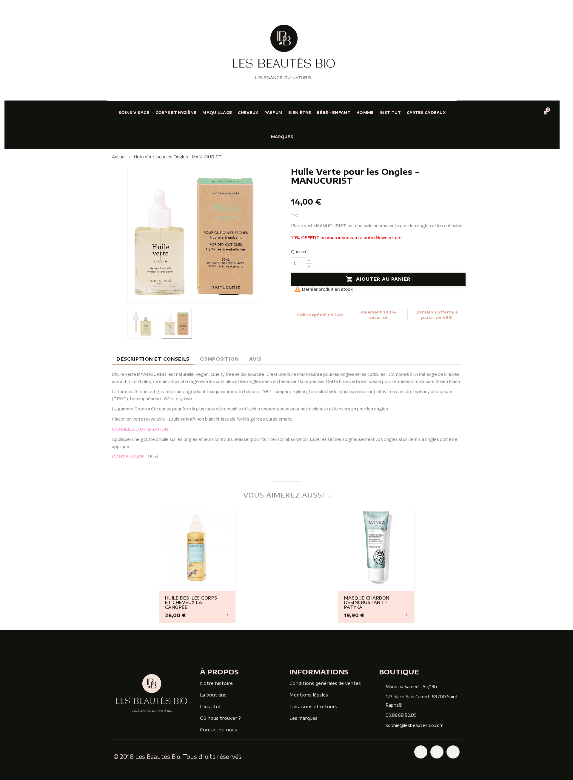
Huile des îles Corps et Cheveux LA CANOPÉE (191, 602)
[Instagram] (436, 752)
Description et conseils (153, 359)
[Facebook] (420, 752)
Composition (219, 359)
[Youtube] (453, 752)
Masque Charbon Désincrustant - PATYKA (366, 602)
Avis (255, 359)
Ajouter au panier (378, 279)
